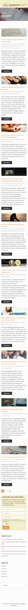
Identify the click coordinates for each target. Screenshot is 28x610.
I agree (8, 42)
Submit (7, 46)
